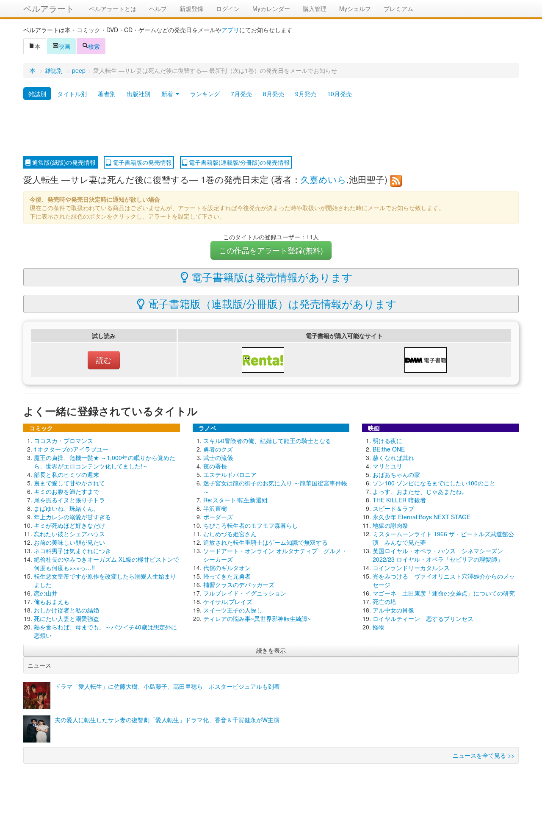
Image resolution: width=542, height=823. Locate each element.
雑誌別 (54, 70)
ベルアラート (48, 8)
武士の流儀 (218, 457)
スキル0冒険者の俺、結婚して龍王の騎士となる (267, 440)
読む (103, 360)
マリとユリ (387, 466)
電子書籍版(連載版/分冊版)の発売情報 (238, 162)
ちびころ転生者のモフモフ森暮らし (250, 525)
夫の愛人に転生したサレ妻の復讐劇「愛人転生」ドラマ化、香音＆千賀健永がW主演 (167, 719)
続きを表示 (271, 650)
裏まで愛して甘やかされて (69, 483)
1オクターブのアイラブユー (71, 449)
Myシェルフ (355, 8)
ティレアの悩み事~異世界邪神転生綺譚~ (257, 618)
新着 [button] (168, 93)
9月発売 (305, 93)
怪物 (378, 627)
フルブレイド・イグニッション (244, 593)
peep (79, 70)
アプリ (230, 29)
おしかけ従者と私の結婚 (66, 610)
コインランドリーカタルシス (411, 567)
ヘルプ (158, 8)
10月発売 (339, 93)
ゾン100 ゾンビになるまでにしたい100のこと (434, 483)
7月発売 (241, 93)
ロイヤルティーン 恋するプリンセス (423, 618)
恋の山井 (46, 593)
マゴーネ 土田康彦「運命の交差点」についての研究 (444, 593)
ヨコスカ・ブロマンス (63, 440)
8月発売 (273, 93)
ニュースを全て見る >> (483, 755)
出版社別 (138, 93)
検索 (94, 46)
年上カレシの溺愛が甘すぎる (72, 517)
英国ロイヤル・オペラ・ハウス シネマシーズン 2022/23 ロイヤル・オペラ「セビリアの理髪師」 (438, 554)
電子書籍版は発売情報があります (270, 276)
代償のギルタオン (227, 567)
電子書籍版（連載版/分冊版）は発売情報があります (271, 303)
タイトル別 (72, 93)
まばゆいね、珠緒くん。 (66, 508)
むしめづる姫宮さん (230, 533)
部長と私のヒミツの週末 (66, 474)
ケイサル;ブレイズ (227, 601)
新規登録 (191, 8)
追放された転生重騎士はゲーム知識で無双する (265, 542)
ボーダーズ (218, 517)
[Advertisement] (271, 128)
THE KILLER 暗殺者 (399, 500)
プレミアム (398, 8)
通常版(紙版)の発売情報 (63, 162)
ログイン (228, 8)
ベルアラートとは (112, 8)
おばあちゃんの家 (396, 474)
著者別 (107, 93)
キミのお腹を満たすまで (66, 491)
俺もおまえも (51, 601)
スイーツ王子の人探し (233, 610)
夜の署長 (215, 466)
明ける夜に (387, 440)
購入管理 (314, 8)
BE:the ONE (389, 449)
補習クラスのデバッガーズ (238, 584)
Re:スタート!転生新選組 (235, 500)
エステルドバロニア (230, 474)
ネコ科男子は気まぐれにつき (72, 550)
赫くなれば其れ (393, 457)
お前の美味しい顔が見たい (69, 542)
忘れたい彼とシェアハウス (69, 533)
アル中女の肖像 (393, 610)
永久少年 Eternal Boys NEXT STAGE (421, 517)
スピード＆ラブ (393, 508)
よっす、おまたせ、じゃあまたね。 (420, 491)
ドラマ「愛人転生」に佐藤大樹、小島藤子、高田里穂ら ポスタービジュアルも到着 (167, 686)
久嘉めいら (323, 179)
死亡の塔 (384, 601)
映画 (64, 46)
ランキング (205, 93)
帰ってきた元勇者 (227, 576)
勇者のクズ (218, 449)
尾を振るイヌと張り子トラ (69, 500)
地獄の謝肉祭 (390, 525)
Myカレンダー (271, 8)
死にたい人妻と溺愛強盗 (66, 618)
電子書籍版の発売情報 (141, 162)
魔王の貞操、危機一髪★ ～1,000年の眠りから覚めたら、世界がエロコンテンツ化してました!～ (104, 461)
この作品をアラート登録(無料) (271, 250)
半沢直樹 (215, 508)
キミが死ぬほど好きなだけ (69, 525)
